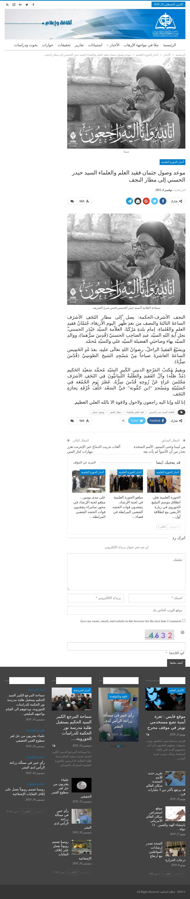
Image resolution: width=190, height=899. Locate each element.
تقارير (79, 45)
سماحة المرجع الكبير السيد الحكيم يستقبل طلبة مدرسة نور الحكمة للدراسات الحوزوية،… (74, 727)
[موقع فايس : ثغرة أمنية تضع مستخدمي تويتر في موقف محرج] (166, 699)
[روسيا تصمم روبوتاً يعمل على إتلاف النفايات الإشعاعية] (82, 847)
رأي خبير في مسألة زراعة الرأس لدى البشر (118, 720)
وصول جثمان (98, 412)
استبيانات (95, 45)
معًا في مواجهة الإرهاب (141, 45)
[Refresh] (182, 632)
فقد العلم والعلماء (135, 412)
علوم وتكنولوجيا (118, 696)
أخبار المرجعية (81, 690)
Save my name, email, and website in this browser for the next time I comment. (130, 621)
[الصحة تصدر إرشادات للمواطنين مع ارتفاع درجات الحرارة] (175, 848)
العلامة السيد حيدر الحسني (161, 412)
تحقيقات (64, 45)
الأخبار (114, 45)
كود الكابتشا (176, 653)
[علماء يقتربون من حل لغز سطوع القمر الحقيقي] (82, 785)
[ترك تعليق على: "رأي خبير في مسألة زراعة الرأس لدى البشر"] (108, 734)
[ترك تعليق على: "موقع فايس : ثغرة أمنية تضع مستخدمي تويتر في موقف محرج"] (147, 734)
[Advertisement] (32, 80)
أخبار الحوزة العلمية (172, 162)
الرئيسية (169, 45)
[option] (118, 715)
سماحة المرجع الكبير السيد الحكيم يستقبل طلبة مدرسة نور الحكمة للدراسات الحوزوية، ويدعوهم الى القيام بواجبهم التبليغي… (25, 705)
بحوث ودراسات (26, 45)
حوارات (47, 45)
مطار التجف (115, 412)
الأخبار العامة (176, 690)
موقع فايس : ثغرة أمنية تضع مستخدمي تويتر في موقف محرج (166, 722)
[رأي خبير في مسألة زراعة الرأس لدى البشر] (82, 816)
